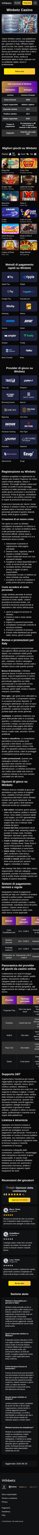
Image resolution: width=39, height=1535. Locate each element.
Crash (23, 154)
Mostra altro (19, 1283)
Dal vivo (13, 154)
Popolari (5, 154)
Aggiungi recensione (20, 1200)
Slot (31, 154)
